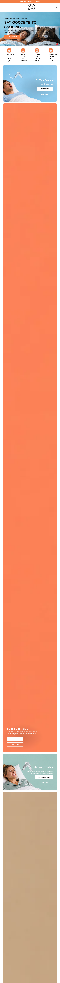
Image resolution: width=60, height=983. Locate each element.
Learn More (44, 94)
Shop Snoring (45, 88)
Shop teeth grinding (44, 777)
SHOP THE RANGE (12, 36)
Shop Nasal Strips (15, 739)
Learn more (44, 782)
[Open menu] (5, 7)
